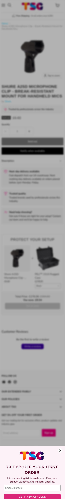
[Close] (60, 450)
